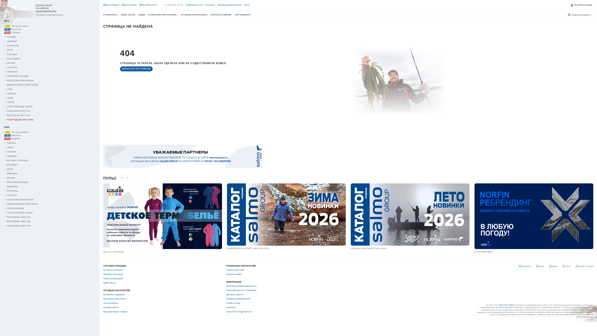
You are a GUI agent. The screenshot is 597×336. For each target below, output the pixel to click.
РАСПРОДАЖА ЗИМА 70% (19, 226)
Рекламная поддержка (114, 294)
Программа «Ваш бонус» (115, 298)
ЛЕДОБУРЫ (12, 186)
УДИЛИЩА (12, 41)
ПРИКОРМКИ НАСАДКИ (17, 76)
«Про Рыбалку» (242, 15)
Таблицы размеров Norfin (229, 5)
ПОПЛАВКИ (12, 54)
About (247, 5)
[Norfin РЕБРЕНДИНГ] (410, 216)
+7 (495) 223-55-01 (173, 5)
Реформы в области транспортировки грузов (496, 248)
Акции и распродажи (113, 278)
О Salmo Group (233, 303)
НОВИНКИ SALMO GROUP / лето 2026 (244, 248)
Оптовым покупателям (193, 15)
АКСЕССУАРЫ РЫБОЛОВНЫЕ (20, 80)
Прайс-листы (128, 15)
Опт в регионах (110, 303)
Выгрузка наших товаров (115, 311)
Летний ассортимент (113, 270)
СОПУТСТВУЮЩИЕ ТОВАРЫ (20, 106)
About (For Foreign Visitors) (239, 311)
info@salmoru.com (194, 5)
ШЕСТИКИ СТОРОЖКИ (17, 160)
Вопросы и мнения (221, 15)
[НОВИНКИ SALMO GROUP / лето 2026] (286, 214)
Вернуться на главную (136, 69)
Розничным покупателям (162, 15)
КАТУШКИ (11, 37)
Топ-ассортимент (19, 26)
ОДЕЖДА (11, 93)
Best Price (16, 29)
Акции (141, 15)
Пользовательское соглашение (241, 290)
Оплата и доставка (235, 270)
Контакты (210, 5)
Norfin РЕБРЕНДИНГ (360, 251)
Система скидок (234, 274)
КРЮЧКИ (11, 63)
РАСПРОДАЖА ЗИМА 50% (19, 221)
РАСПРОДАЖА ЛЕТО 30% (18, 111)
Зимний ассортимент (113, 274)
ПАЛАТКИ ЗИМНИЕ (15, 208)
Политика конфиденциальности (241, 286)
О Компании (109, 15)
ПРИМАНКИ (12, 72)
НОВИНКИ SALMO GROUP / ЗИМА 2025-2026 (124, 248)
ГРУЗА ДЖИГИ (13, 59)
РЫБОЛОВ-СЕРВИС (507, 305)
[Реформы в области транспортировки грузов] (533, 214)
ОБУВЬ (10, 98)
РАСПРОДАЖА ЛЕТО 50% (18, 115)
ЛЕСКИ (10, 50)
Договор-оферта (234, 294)
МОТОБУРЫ (12, 191)
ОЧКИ (9, 89)
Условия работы (111, 307)
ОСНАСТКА (12, 67)
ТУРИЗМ (10, 102)
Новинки (15, 32)
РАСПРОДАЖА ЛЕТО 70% (20, 120)
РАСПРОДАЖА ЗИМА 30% (19, 217)
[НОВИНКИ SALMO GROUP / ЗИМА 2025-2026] (162, 214)
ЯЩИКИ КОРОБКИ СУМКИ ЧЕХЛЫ (22, 85)
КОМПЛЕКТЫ (13, 45)
